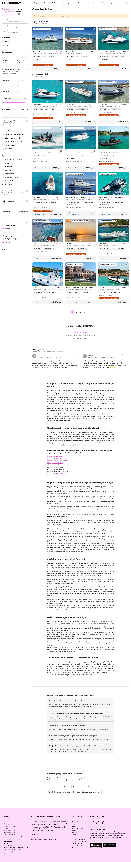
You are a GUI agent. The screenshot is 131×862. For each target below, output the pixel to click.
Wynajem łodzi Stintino (55, 463)
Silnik (7, 41)
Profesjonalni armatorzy (10, 832)
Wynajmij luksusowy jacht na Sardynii (61, 792)
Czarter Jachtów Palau (55, 456)
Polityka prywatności (10, 834)
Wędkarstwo (9, 145)
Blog (5, 854)
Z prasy (6, 828)
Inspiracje (113, 3)
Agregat (8, 170)
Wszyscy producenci (78, 850)
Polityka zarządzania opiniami (12, 852)
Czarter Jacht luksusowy (79, 848)
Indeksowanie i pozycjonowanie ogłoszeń (16, 847)
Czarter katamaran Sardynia (82, 787)
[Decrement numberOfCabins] (18, 85)
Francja (74, 834)
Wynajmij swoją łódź (9, 830)
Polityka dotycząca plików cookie (13, 837)
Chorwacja (75, 822)
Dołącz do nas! (8, 845)
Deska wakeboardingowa (13, 159)
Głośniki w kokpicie (11, 177)
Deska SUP (9, 181)
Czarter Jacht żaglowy (78, 839)
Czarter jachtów (36, 3)
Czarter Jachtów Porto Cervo (57, 461)
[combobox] (16, 21)
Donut (7, 163)
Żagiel (7, 45)
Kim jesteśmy (7, 824)
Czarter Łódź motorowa (79, 841)
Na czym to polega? (9, 826)
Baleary (74, 830)
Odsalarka (8, 166)
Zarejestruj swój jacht (100, 3)
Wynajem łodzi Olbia (54, 465)
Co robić (46, 3)
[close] (126, 16)
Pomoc (6, 822)
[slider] (3, 56)
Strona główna (35, 11)
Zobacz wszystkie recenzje (80, 338)
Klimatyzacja (9, 174)
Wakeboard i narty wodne (14, 134)
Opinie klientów (36, 834)
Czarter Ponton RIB (77, 845)
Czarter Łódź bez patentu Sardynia (88, 792)
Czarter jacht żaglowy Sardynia (59, 787)
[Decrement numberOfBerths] (18, 91)
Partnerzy (6, 843)
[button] (47, 101)
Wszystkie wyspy (11, 239)
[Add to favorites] (61, 29)
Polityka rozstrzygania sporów (12, 849)
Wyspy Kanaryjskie (77, 828)
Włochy (50, 11)
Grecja (74, 824)
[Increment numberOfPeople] (26, 80)
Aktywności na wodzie (12, 138)
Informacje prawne (9, 841)
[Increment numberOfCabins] (26, 85)
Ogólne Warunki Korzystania (12, 839)
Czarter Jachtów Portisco (55, 458)
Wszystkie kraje (10, 225)
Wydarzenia (9, 149)
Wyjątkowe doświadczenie (14, 141)
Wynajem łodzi (44, 11)
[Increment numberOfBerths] (26, 91)
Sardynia (74, 832)
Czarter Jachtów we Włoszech (57, 473)
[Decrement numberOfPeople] (18, 80)
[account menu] (127, 3)
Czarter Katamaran (77, 843)
